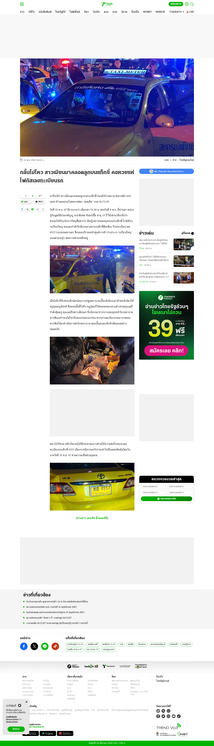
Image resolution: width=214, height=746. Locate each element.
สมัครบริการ (176, 4)
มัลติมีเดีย (71, 699)
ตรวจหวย (142, 644)
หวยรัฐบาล (186, 644)
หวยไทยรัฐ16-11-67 (75, 644)
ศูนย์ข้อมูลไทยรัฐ (82, 710)
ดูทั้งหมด (186, 233)
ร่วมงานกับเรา (38, 710)
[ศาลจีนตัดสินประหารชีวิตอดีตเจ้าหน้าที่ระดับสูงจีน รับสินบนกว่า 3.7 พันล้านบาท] (184, 278)
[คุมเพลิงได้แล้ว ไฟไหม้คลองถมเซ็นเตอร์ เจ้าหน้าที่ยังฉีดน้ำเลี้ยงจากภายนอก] (184, 261)
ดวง (69, 688)
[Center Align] (26, 702)
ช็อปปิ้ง (159, 677)
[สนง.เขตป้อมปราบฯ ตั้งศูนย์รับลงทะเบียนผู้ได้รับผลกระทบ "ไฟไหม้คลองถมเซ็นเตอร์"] (184, 244)
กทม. (141, 265)
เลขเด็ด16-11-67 (108, 644)
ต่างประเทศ (143, 282)
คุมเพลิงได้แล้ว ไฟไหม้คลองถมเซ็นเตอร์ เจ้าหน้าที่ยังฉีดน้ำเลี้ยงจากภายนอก (155, 259)
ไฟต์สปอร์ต (135, 684)
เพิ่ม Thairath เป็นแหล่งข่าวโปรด (169, 171)
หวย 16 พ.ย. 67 (92, 650)
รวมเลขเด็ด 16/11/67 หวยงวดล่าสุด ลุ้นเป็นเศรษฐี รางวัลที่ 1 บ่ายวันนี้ (57, 623)
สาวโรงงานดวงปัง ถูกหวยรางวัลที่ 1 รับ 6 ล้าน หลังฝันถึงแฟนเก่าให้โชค (57, 602)
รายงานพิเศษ (73, 681)
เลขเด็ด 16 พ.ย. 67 (74, 650)
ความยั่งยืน (48, 695)
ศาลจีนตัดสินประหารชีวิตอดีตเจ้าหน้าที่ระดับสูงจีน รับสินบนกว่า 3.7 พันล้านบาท (154, 276)
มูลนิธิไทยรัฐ (67, 710)
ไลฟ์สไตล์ (92, 695)
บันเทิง (90, 684)
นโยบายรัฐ (27, 688)
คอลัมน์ (70, 684)
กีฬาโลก (115, 688)
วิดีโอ (90, 692)
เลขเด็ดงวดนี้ (93, 644)
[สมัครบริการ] (166, 325)
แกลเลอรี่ (116, 692)
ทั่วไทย (141, 248)
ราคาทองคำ (27, 695)
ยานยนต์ (47, 692)
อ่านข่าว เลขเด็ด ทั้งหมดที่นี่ (92, 518)
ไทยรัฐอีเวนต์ (162, 681)
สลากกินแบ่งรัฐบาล (158, 644)
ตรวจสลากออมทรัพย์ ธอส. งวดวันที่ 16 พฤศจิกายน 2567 (51, 607)
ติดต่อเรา (53, 714)
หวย (167, 160)
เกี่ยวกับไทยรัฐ (53, 710)
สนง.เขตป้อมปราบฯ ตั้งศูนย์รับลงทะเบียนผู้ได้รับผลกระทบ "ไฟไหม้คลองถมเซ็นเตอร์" (153, 242)
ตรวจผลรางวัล (168, 498)
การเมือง (47, 684)
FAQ (93, 710)
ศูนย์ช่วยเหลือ (103, 710)
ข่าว (175, 160)
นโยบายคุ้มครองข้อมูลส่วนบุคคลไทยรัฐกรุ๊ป (129, 710)
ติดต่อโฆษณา (65, 714)
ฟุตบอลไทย (135, 681)
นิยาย (69, 692)
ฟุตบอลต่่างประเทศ (120, 681)
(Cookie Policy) (12, 722)
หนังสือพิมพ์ (93, 681)
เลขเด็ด (130, 644)
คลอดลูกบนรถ (108, 650)
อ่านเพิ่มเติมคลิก (12, 718)
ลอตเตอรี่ (173, 644)
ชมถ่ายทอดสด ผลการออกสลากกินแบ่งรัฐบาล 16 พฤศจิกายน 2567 (55, 612)
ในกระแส (26, 684)
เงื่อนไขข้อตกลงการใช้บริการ (34, 714)
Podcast (71, 695)
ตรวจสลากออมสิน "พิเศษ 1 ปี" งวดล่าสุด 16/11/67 (49, 618)
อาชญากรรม (28, 692)
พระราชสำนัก (28, 681)
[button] (22, 209)
